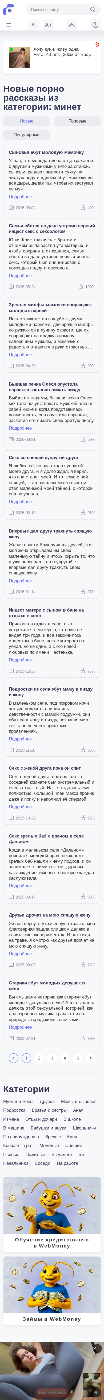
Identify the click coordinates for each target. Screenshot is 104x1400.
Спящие (73, 1145)
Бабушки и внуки (48, 1128)
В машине (13, 1128)
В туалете (61, 1154)
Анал (78, 1110)
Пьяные (11, 1154)
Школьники (84, 1128)
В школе (72, 1119)
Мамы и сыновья (79, 1101)
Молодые (49, 1145)
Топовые (77, 121)
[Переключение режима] (95, 25)
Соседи (42, 1163)
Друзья (47, 1101)
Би (81, 1154)
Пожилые (35, 1154)
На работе (67, 1163)
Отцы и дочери (41, 1119)
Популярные (26, 134)
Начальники (15, 1163)
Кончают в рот (18, 1145)
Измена (11, 1119)
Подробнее (20, 196)
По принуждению (21, 1136)
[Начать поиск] (93, 9)
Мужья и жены (18, 1101)
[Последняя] (90, 1058)
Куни (72, 1136)
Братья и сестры (49, 1110)
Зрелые (53, 1136)
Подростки (14, 1110)
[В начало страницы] (71, 25)
